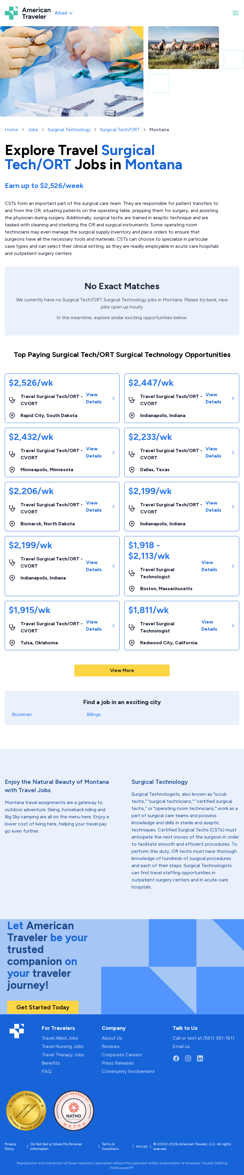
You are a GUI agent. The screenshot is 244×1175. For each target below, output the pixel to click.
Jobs (33, 129)
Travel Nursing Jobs (63, 1046)
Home (11, 129)
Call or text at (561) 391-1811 (203, 1038)
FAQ (46, 1071)
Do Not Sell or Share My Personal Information (56, 1146)
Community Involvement (128, 1071)
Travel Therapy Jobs (63, 1055)
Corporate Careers (122, 1055)
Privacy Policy (10, 1146)
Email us (181, 1046)
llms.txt (142, 1146)
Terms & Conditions (110, 1146)
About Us (112, 1038)
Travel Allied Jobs (60, 1038)
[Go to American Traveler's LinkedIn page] (200, 1058)
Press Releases (118, 1063)
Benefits (51, 1063)
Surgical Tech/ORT (120, 129)
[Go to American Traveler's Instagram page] (188, 1058)
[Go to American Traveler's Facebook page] (176, 1058)
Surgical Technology (69, 129)
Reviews (111, 1046)
